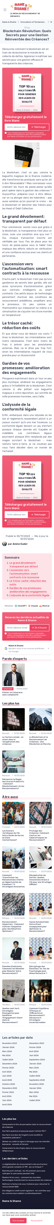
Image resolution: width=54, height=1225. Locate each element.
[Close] (47, 581)
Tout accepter (18, 1221)
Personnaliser (37, 1221)
